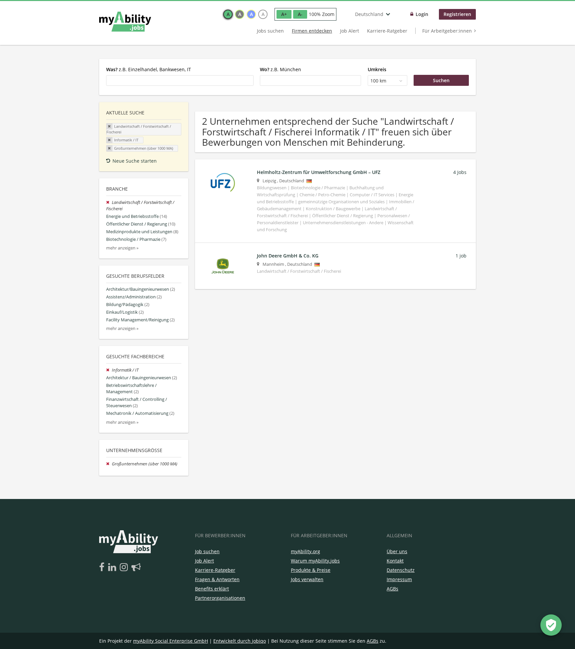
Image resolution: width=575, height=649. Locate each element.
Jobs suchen (270, 31)
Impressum (399, 579)
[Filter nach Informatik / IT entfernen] (109, 370)
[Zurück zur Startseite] (125, 22)
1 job (461, 255)
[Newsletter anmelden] (136, 567)
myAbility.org (305, 551)
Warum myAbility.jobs (315, 561)
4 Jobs (460, 172)
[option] (228, 14)
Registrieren (457, 14)
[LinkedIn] (113, 567)
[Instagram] (125, 567)
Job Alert (349, 31)
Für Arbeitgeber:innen (447, 31)
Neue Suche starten (134, 161)
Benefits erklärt (212, 588)
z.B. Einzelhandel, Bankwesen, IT (148, 69)
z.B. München (280, 69)
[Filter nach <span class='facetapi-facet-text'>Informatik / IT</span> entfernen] (109, 140)
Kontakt (395, 561)
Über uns (397, 551)
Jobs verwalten (307, 579)
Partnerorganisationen (220, 598)
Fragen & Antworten (217, 579)
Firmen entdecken (312, 31)
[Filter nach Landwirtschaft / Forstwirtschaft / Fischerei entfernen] (109, 202)
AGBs (392, 588)
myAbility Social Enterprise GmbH (170, 641)
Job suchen (207, 551)
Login (422, 14)
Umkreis (377, 69)
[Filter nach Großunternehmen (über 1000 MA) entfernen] (109, 464)
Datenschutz (401, 570)
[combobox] (180, 80)
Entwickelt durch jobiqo (239, 641)
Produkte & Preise (310, 570)
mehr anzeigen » (122, 248)
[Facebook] (103, 567)
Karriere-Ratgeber (387, 31)
